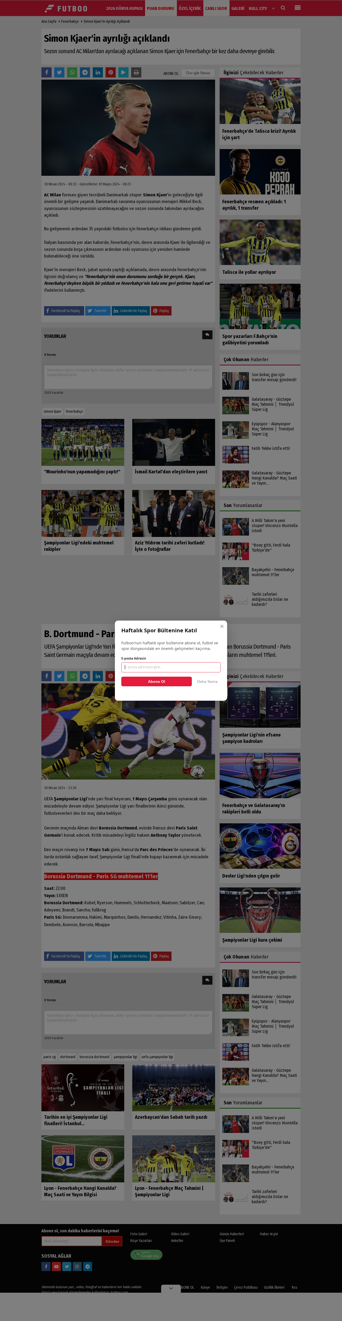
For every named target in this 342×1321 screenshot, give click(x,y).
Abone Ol (156, 681)
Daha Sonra (207, 681)
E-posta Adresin (133, 658)
